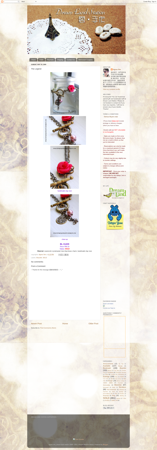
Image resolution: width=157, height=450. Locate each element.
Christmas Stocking (121, 372)
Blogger (105, 444)
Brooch (110, 370)
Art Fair (121, 363)
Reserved (106, 395)
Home (33, 60)
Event (122, 376)
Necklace (122, 387)
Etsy (116, 376)
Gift (111, 379)
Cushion (113, 374)
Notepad (121, 389)
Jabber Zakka (108, 383)
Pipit (116, 393)
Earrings (106, 376)
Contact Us (71, 60)
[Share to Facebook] (66, 255)
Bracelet (39, 257)
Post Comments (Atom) (48, 328)
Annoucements (108, 364)
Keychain (120, 382)
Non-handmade (111, 389)
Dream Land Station (108, 303)
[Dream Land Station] (104, 306)
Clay (106, 374)
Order (41, 60)
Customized (121, 374)
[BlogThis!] (61, 255)
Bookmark (107, 368)
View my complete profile (111, 89)
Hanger (110, 381)
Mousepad (106, 387)
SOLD (45, 257)
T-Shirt (124, 398)
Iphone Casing (120, 380)
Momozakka (106, 385)
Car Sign (116, 370)
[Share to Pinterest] (68, 255)
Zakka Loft (114, 400)
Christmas (110, 372)
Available (106, 366)
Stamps (118, 398)
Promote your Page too (109, 308)
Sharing (122, 395)
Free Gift (105, 378)
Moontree (118, 385)
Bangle (120, 366)
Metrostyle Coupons (85, 60)
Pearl (113, 391)
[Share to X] (63, 255)
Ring (113, 395)
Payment (50, 60)
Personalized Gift (107, 393)
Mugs (113, 387)
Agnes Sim (117, 69)
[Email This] (59, 255)
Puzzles (122, 393)
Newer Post (36, 323)
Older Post (93, 323)
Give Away (118, 378)
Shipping (60, 60)
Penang (121, 391)
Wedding (107, 400)
